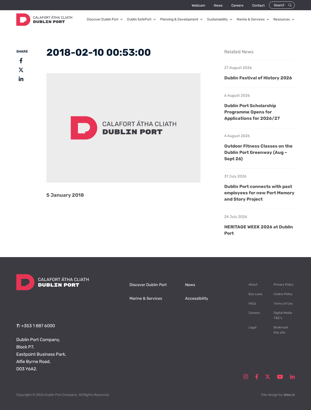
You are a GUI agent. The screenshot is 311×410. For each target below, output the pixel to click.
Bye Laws (255, 294)
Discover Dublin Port (102, 19)
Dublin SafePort (139, 19)
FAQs (252, 303)
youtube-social (280, 376)
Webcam (198, 5)
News (218, 5)
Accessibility (196, 298)
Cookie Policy (283, 294)
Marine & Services (251, 19)
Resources (281, 19)
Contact (258, 5)
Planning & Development (179, 19)
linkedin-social (292, 376)
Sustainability (217, 19)
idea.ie (289, 395)
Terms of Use (283, 303)
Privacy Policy (284, 284)
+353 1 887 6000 (38, 325)
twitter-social (267, 376)
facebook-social (256, 376)
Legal (252, 327)
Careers (237, 5)
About (253, 284)
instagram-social (245, 376)
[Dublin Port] (44, 24)
